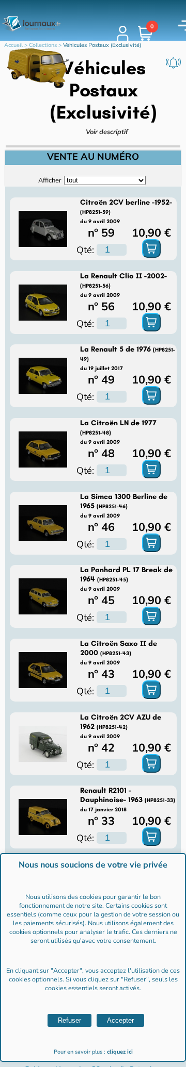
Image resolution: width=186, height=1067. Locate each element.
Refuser (69, 1020)
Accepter (120, 1020)
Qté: (85, 250)
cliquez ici (120, 1052)
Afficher (49, 180)
